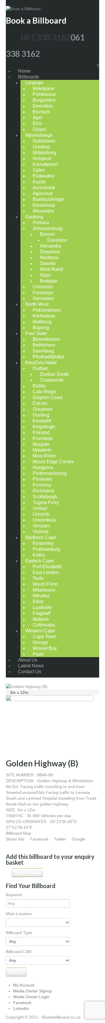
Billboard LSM (19, 951)
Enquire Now (27, 872)
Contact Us (29, 671)
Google (78, 839)
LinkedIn (21, 1008)
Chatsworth (52, 380)
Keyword (14, 894)
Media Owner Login (31, 996)
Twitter (60, 839)
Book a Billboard (36, 20)
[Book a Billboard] (23, 4)
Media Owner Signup (32, 991)
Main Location (19, 913)
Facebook (39, 839)
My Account (23, 985)
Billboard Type (19, 932)
